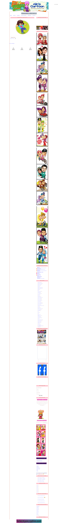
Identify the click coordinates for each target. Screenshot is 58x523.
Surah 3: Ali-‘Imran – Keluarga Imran (41, 479)
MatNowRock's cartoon (39, 276)
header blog (39, 292)
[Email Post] (15, 38)
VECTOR (14, 15)
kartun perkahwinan (40, 303)
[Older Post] (30, 52)
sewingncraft (37, 506)
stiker (38, 318)
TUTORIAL (18, 15)
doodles (38, 286)
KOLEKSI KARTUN (23, 15)
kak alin (38, 295)
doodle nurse (39, 285)
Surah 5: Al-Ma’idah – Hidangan (41, 481)
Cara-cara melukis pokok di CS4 (41, 497)
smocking (37, 514)
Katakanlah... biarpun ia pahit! (40, 272)
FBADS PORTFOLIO (39, 274)
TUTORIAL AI (39, 322)
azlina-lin (37, 512)
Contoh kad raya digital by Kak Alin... (41, 495)
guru (38, 290)
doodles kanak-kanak (40, 287)
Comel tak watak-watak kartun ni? (41, 502)
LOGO (38, 306)
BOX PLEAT (38, 275)
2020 (37, 485)
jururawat (39, 294)
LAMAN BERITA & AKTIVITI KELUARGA (40, 278)
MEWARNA (39, 310)
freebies (38, 289)
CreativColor (38, 273)
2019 (37, 486)
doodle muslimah (39, 284)
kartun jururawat (40, 300)
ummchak (38, 508)
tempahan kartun (40, 320)
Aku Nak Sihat (38, 272)
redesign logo (39, 316)
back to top (12, 38)
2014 (37, 492)
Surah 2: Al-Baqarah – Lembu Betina (41, 478)
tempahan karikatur (40, 319)
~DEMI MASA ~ (38, 270)
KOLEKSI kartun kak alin (40, 305)
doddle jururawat (39, 282)
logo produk (39, 307)
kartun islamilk (39, 299)
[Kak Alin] (40, 375)
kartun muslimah (40, 302)
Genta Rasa (38, 267)
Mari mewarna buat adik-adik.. (41, 499)
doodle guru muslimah (40, 283)
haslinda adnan (39, 291)
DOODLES (34, 15)
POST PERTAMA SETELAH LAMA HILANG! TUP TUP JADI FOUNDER (41, 271)
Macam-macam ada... (40, 308)
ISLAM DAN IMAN (39, 268)
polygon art (39, 314)
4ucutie (37, 513)
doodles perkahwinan (40, 288)
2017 (37, 488)
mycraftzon (38, 509)
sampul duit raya (39, 317)
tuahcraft (38, 511)
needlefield (38, 507)
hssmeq (37, 510)
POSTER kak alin (39, 315)
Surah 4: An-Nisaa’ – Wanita (41, 480)
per (38, 313)
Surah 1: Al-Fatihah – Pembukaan (41, 477)
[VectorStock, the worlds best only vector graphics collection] (42, 29)
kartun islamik (39, 298)
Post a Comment (11, 43)
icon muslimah (39, 293)
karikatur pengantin (40, 297)
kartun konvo (39, 301)
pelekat (38, 312)
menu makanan (39, 309)
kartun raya (39, 304)
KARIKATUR (29, 15)
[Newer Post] (13, 52)
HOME (11, 15)
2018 (37, 487)
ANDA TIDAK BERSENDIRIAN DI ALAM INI (41, 269)
